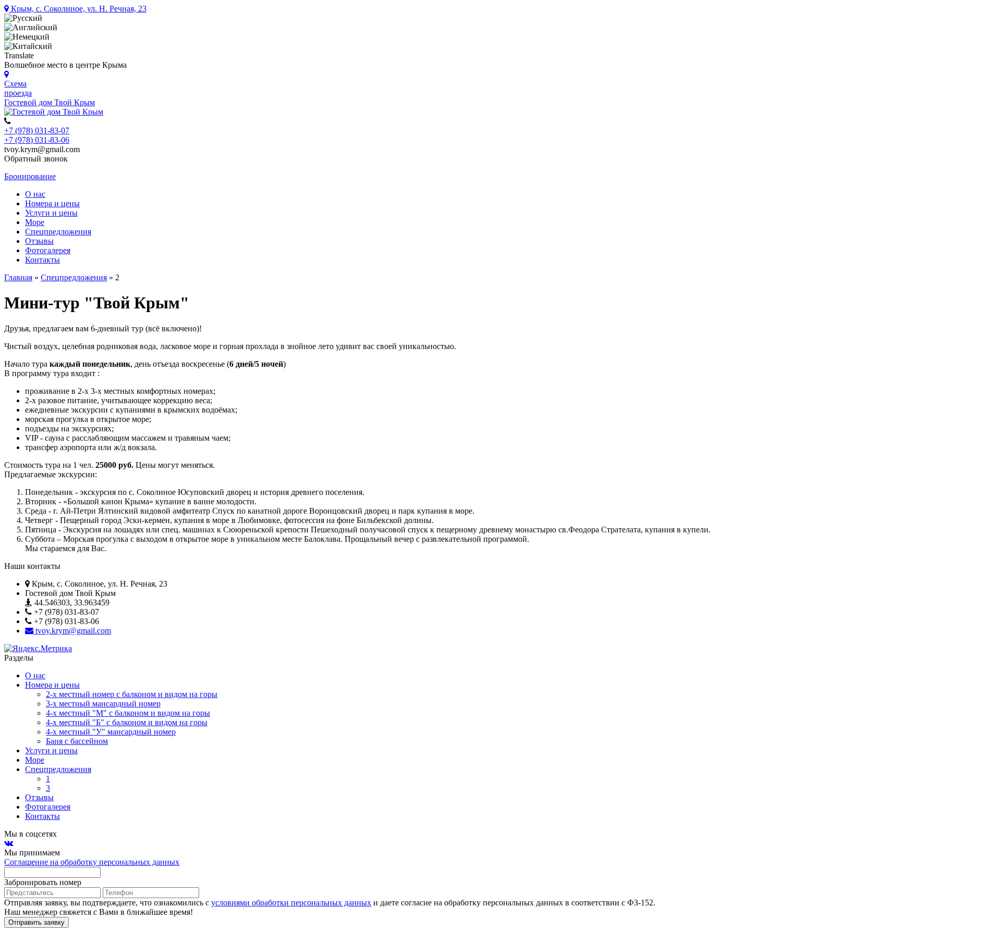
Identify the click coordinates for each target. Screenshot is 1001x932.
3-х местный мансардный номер (103, 703)
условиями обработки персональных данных (291, 902)
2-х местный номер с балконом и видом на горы (131, 694)
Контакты (42, 259)
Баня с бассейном (77, 741)
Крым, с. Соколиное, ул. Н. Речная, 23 (78, 8)
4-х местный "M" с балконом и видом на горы (128, 713)
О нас (35, 194)
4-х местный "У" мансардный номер (111, 731)
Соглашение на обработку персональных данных (91, 862)
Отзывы (39, 241)
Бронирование (30, 176)
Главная (18, 277)
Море (34, 222)
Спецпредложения (58, 231)
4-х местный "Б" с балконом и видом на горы (126, 722)
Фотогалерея (47, 250)
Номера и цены (52, 203)
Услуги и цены (51, 212)
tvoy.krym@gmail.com (72, 630)
